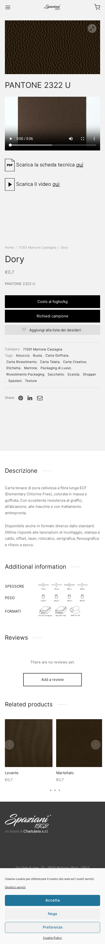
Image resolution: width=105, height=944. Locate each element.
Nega (52, 913)
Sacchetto (56, 374)
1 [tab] (46, 790)
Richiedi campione (52, 316)
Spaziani (14, 381)
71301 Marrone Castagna (37, 247)
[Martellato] (80, 743)
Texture (31, 381)
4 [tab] (59, 790)
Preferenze (53, 927)
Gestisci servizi (15, 887)
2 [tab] (50, 790)
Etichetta (13, 368)
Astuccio (23, 355)
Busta (37, 355)
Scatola (73, 374)
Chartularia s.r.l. (35, 831)
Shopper (89, 374)
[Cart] (97, 7)
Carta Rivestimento (21, 362)
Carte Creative (74, 362)
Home (9, 247)
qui (79, 165)
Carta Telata (50, 362)
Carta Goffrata (56, 355)
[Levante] (28, 743)
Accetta (52, 900)
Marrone (30, 368)
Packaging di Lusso (56, 368)
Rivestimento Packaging (25, 374)
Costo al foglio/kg (52, 301)
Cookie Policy (52, 938)
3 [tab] (55, 790)
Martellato (65, 772)
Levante (12, 772)
